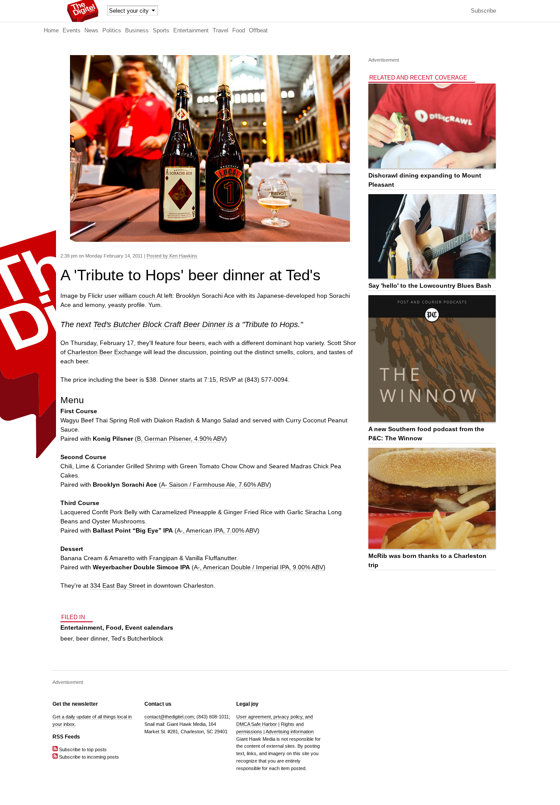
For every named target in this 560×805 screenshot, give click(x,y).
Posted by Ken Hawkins (172, 255)
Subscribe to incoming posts (88, 757)
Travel (220, 31)
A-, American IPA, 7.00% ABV (217, 530)
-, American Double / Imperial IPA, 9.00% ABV (260, 567)
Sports (161, 31)
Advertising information (290, 731)
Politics (111, 31)
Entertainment (191, 31)
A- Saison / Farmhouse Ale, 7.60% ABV (215, 484)
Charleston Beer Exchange (104, 351)
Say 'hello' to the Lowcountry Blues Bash (429, 285)
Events (71, 31)
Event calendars (149, 627)
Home (51, 31)
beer (66, 638)
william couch (138, 295)
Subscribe (483, 11)
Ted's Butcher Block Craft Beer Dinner (159, 324)
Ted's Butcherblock (137, 638)
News (91, 31)
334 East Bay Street (117, 585)
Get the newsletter (75, 704)
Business (137, 31)
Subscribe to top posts (82, 749)
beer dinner (92, 638)
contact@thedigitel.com (169, 716)
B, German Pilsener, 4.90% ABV (181, 438)
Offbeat (258, 31)
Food (238, 31)
